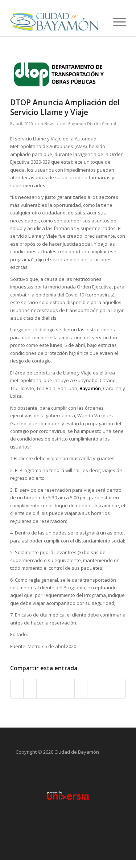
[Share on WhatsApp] (43, 688)
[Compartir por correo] (119, 688)
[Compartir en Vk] (93, 688)
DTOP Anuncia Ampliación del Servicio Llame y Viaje (65, 107)
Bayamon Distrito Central (92, 123)
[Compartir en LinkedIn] (68, 688)
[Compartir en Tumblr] (81, 688)
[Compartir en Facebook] (17, 688)
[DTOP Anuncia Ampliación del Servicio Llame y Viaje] (59, 74)
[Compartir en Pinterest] (55, 688)
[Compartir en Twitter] (30, 688)
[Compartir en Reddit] (106, 688)
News (49, 123)
